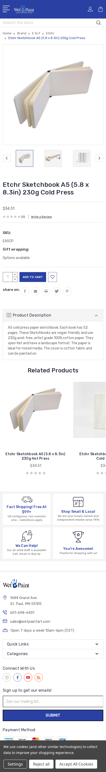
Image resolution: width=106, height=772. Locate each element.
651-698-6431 (22, 612)
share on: (11, 289)
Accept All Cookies (76, 764)
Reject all (41, 764)
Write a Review (41, 216)
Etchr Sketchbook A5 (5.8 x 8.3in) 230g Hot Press (35, 456)
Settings (15, 764)
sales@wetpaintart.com (30, 621)
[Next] (99, 158)
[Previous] (6, 158)
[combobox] (53, 23)
